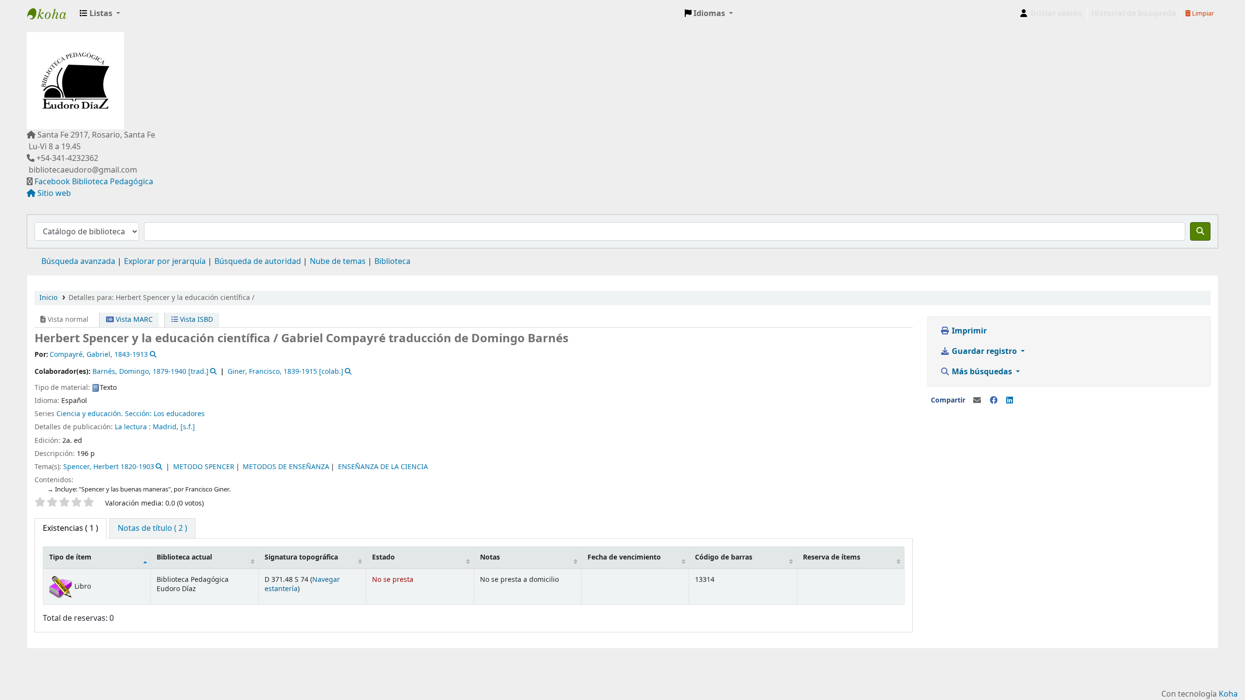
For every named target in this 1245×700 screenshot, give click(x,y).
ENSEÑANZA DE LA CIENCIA (383, 467)
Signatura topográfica (301, 557)
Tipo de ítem (70, 557)
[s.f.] (187, 427)
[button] (100, 13)
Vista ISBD (195, 320)
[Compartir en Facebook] (993, 400)
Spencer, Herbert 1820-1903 (108, 467)
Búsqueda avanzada (78, 261)
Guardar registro (984, 351)
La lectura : (134, 427)
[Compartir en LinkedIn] (1009, 400)
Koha (1228, 694)
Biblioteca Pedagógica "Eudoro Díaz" (51, 13)
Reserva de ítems (831, 557)
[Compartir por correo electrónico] (977, 400)
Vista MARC (133, 320)
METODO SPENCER (203, 467)
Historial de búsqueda (1133, 13)
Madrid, (166, 427)
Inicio (48, 298)
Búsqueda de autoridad (257, 261)
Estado (383, 557)
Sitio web (54, 193)
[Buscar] (1200, 231)
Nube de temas (338, 261)
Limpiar (1202, 13)
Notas (490, 557)
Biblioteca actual (184, 557)
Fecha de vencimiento (624, 557)
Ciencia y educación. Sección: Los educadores (130, 414)
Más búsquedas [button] (982, 372)
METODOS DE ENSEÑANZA (286, 467)
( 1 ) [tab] (70, 528)
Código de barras (723, 557)
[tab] (152, 528)
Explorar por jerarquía (165, 261)
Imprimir (968, 331)
